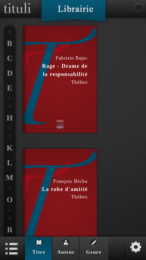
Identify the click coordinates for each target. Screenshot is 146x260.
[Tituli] (17, 3)
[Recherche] (139, 7)
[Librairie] (73, 13)
